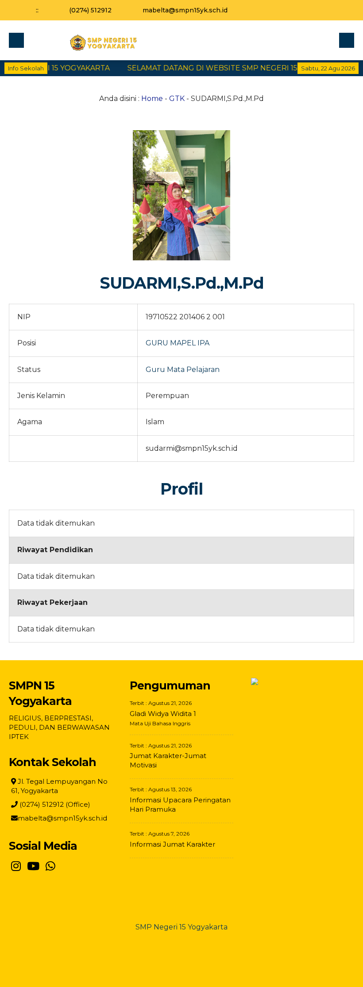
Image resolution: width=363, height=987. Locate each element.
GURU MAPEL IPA (177, 343)
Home (152, 98)
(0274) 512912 (90, 10)
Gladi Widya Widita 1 (163, 713)
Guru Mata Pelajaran (183, 369)
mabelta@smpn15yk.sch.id (185, 10)
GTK (177, 98)
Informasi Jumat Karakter (172, 844)
